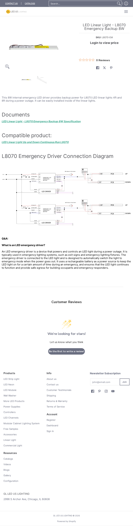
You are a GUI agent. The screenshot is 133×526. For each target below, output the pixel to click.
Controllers (9, 412)
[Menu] (126, 11)
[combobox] (82, 3)
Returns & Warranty (57, 401)
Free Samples (10, 429)
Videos (7, 464)
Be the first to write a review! (66, 351)
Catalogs (8, 458)
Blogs (6, 469)
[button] (97, 67)
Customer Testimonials (59, 390)
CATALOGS (30, 3)
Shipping (51, 395)
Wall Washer (9, 395)
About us (51, 379)
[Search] (119, 3)
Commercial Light (12, 445)
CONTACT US (11, 3)
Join (124, 382)
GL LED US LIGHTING (62, 515)
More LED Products (13, 401)
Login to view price (104, 43)
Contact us (53, 384)
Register (51, 420)
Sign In (50, 431)
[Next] (62, 47)
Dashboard (52, 425)
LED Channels (11, 417)
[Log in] (126, 3)
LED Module (9, 390)
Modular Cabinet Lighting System (21, 423)
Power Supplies (11, 406)
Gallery (7, 475)
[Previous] (6, 47)
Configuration (10, 481)
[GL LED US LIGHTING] (16, 11)
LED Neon (8, 384)
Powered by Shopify (66, 521)
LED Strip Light (11, 379)
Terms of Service (56, 406)
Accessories (10, 434)
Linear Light (9, 440)
